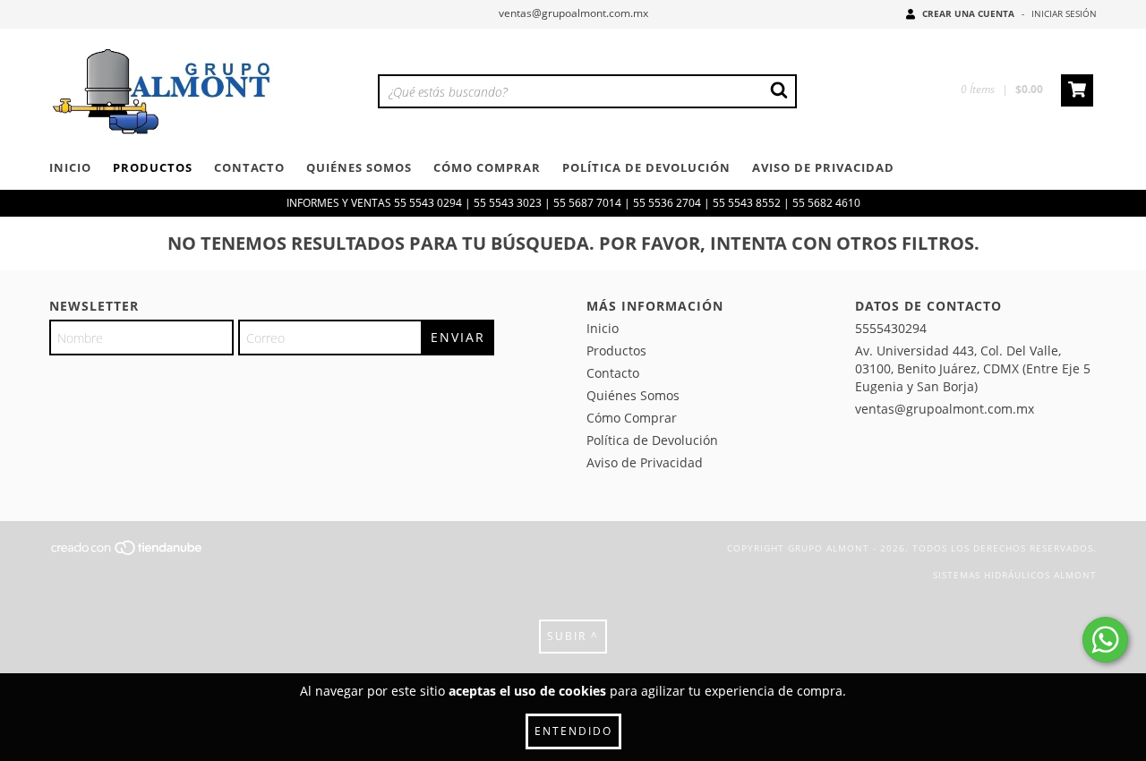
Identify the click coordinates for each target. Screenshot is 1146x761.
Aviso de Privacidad (823, 167)
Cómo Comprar (487, 167)
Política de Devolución (646, 167)
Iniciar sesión (1064, 13)
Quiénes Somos (359, 167)
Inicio (70, 167)
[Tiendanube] (127, 553)
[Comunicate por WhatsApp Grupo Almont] (1105, 640)
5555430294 (891, 328)
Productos (152, 167)
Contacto (249, 167)
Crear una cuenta (968, 13)
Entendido (573, 731)
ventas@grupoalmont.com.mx (573, 13)
